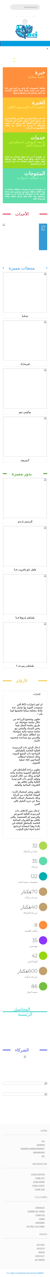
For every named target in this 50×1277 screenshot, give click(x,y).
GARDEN (41, 1144)
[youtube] (28, 15)
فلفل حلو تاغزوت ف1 (25, 569)
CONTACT (40, 1256)
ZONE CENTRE (38, 1174)
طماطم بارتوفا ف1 (25, 617)
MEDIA (41, 1252)
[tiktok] (16, 15)
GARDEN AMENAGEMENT (33, 1148)
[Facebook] (34, 15)
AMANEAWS (39, 1152)
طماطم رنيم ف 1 (25, 665)
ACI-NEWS (40, 1259)
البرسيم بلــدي (25, 521)
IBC (43, 1156)
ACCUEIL (41, 1244)
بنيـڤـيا (25, 315)
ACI (43, 1141)
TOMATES (40, 1215)
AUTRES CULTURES (36, 1226)
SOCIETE (41, 1248)
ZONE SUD (40, 1189)
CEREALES (40, 1207)
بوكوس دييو (25, 412)
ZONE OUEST (38, 1185)
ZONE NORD (39, 1182)
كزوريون (25, 460)
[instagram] (22, 15)
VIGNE (42, 1219)
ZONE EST (40, 1178)
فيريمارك (25, 363)
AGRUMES (40, 1222)
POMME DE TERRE (36, 1211)
